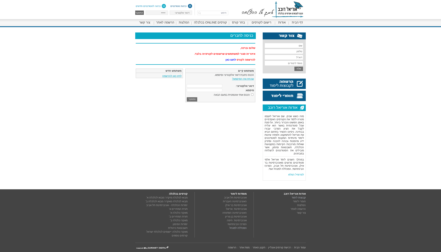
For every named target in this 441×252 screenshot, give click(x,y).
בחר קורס (238, 22)
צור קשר (144, 22)
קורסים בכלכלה (178, 193)
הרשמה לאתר (165, 22)
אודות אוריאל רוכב (295, 193)
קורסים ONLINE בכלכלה (210, 22)
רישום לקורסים (261, 22)
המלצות (184, 22)
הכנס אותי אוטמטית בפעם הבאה (232, 94)
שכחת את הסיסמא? (243, 78)
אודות (282, 22)
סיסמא (250, 90)
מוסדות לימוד (238, 193)
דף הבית (297, 22)
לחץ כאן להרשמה (172, 75)
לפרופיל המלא (296, 174)
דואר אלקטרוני (245, 85)
